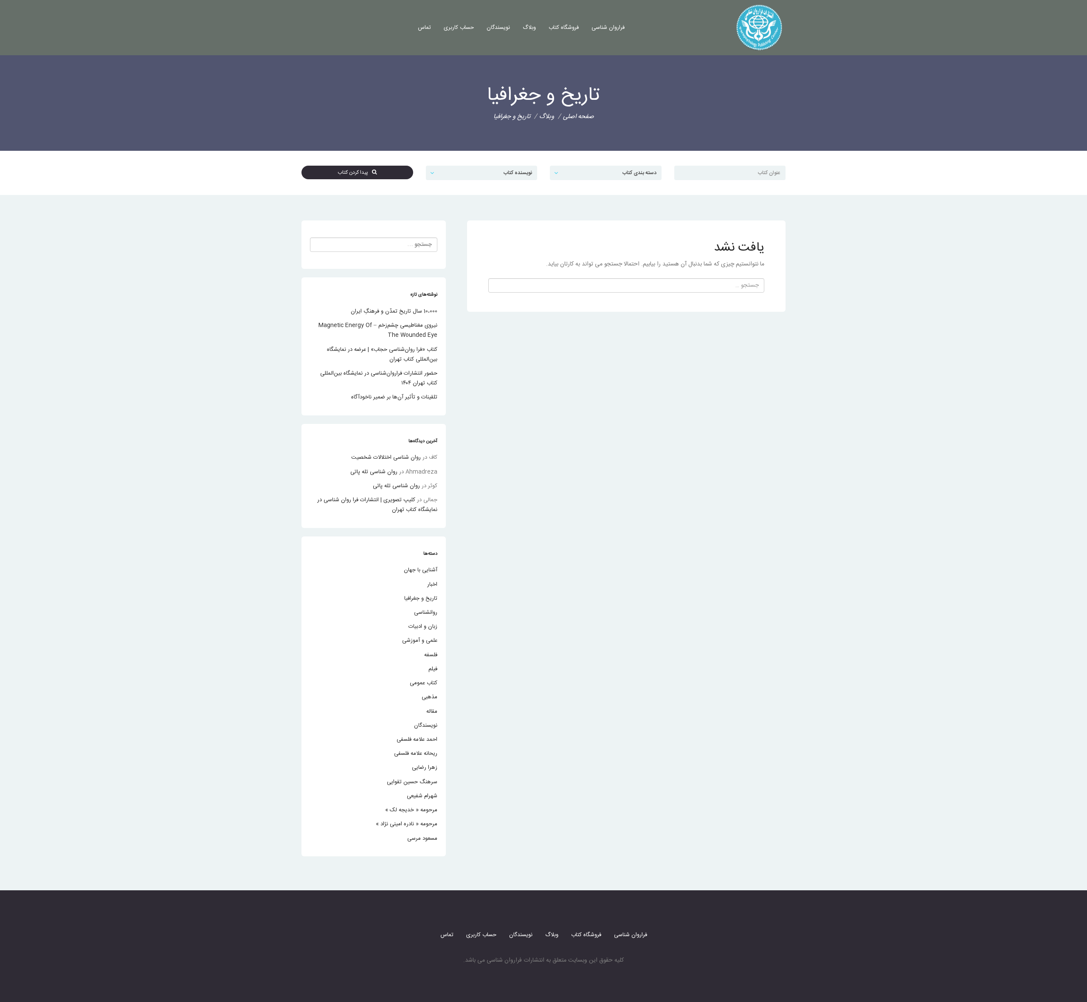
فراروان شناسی (608, 27)
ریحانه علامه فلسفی (415, 753)
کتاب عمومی (423, 683)
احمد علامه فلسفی (417, 739)
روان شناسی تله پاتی (373, 472)
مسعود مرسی (422, 838)
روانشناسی (425, 612)
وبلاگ (529, 27)
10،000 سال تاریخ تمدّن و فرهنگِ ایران (394, 311)
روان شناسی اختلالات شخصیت (386, 457)
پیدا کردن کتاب (355, 172)
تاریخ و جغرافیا (420, 598)
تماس (424, 27)
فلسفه (430, 655)
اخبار (432, 584)
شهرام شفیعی (422, 796)
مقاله (431, 711)
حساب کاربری (459, 27)
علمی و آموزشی (419, 640)
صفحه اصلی (578, 116)
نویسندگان (498, 27)
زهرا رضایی (424, 767)
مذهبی (429, 697)
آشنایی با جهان (420, 570)
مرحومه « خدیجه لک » (411, 810)
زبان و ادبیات (422, 626)
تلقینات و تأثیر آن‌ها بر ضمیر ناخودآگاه (394, 397)
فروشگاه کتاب (564, 27)
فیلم (432, 669)
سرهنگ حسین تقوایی (412, 782)
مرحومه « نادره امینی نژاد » (406, 824)
